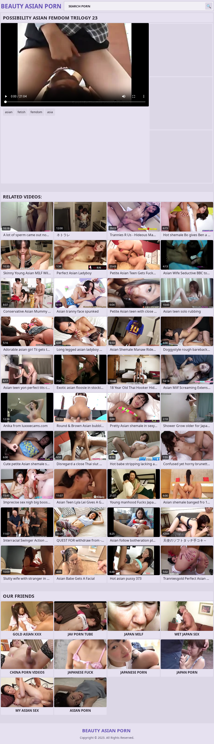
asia (50, 112)
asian (9, 112)
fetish (21, 112)
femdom (36, 112)
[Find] (208, 6)
